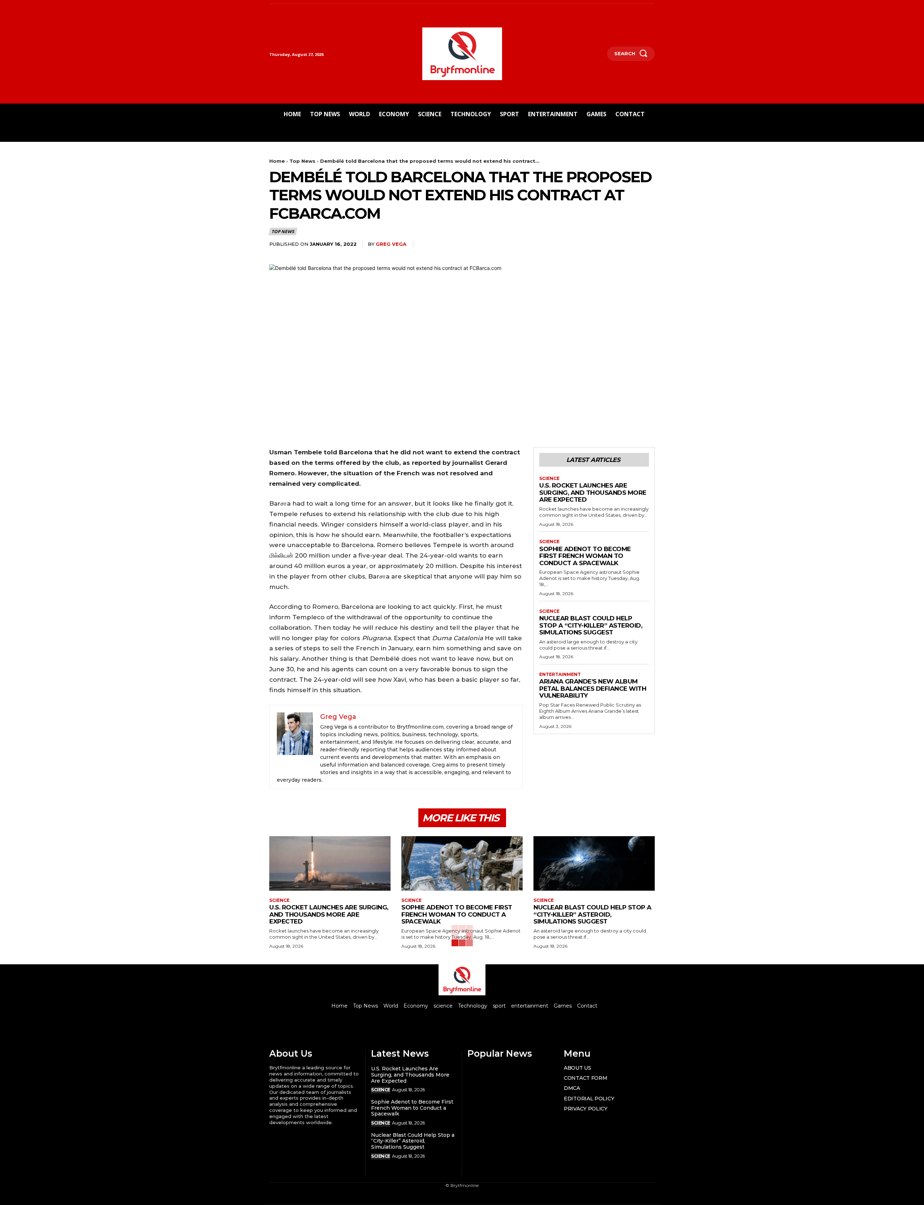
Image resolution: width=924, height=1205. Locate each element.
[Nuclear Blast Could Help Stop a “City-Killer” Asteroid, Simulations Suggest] (594, 863)
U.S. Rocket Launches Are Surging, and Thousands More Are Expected (592, 492)
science (549, 478)
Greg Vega (391, 244)
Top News (302, 161)
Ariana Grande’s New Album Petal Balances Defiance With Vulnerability (592, 688)
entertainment (560, 674)
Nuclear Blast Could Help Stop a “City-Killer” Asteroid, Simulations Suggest (590, 625)
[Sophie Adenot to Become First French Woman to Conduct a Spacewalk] (462, 863)
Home (277, 161)
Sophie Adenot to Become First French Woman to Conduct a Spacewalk (585, 556)
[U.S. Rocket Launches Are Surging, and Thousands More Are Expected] (330, 863)
